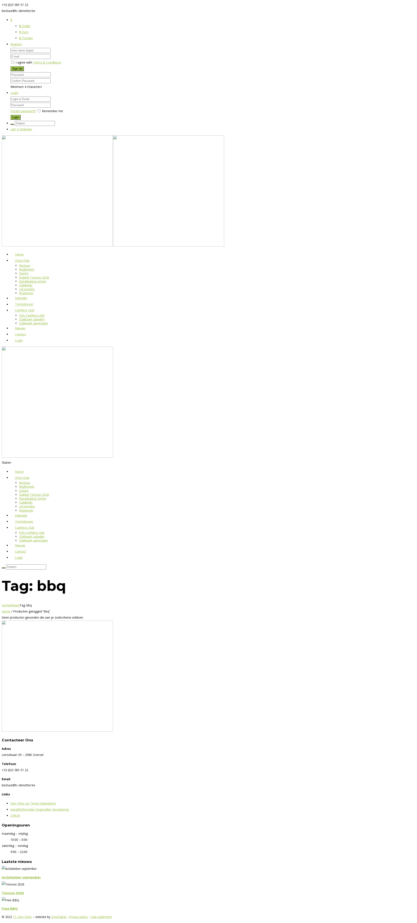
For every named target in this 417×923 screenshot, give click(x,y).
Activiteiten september (21, 877)
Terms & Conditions (47, 62)
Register (16, 44)
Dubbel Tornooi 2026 (34, 277)
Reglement (26, 269)
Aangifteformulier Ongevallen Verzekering (39, 809)
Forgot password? (23, 111)
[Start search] (12, 124)
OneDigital (59, 917)
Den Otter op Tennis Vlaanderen (33, 803)
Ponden (26, 38)
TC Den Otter (22, 917)
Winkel (15, 605)
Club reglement (101, 917)
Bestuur (24, 265)
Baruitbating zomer (32, 281)
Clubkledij (25, 285)
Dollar (24, 26)
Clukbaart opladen (32, 319)
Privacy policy (78, 917)
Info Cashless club (32, 315)
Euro (23, 32)
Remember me (52, 111)
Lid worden (27, 289)
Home (6, 605)
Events (23, 273)
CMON (15, 815)
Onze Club (22, 260)
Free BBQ (10, 909)
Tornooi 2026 (13, 893)
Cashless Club (24, 310)
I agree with (24, 62)
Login (14, 93)
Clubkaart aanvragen (33, 323)
